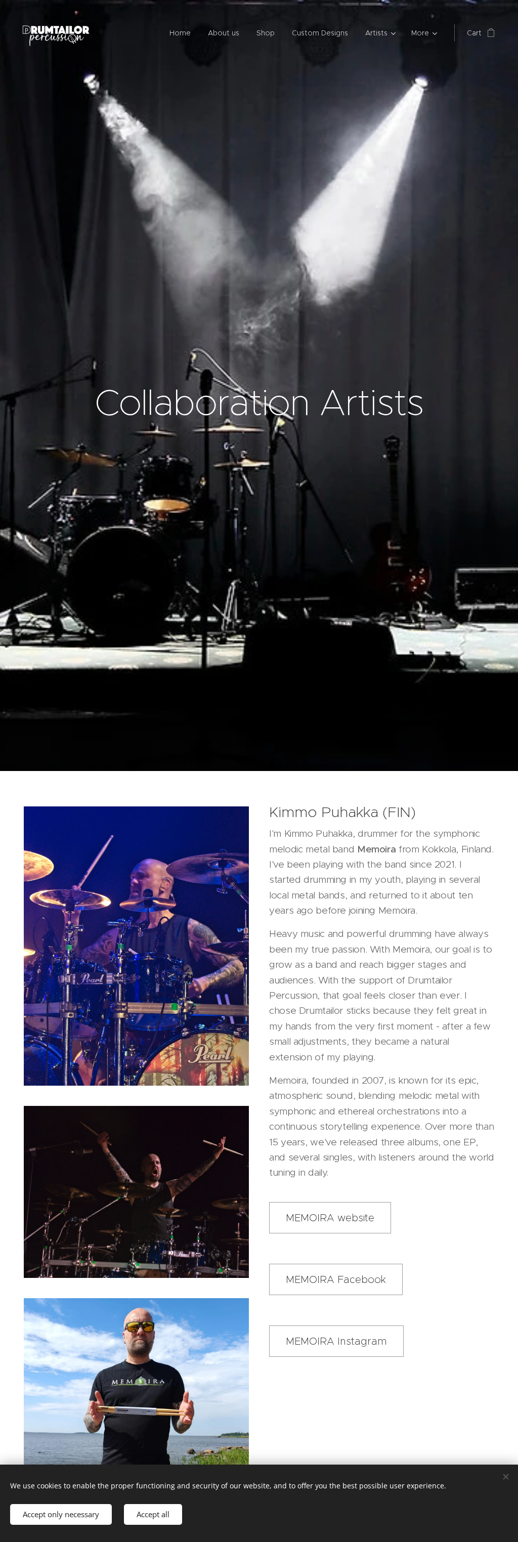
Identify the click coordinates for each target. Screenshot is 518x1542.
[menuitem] (180, 33)
